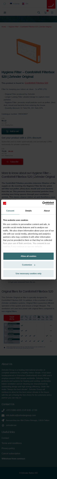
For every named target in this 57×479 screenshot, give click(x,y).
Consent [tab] (10, 210)
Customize (27, 265)
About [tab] (47, 210)
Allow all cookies (28, 256)
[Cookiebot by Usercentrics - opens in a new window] (42, 203)
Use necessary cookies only (28, 273)
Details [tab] (28, 210)
